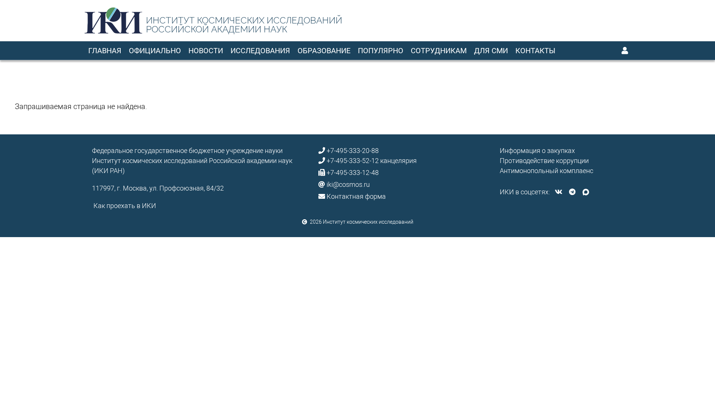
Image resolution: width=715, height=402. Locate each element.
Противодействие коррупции (544, 161)
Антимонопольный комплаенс (546, 171)
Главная (104, 50)
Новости (205, 50)
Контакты (535, 50)
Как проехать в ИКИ (124, 206)
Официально (155, 50)
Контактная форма (356, 196)
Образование (324, 50)
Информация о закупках (537, 150)
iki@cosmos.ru (348, 184)
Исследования (260, 50)
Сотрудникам (439, 50)
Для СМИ (491, 50)
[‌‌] (558, 192)
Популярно (380, 50)
